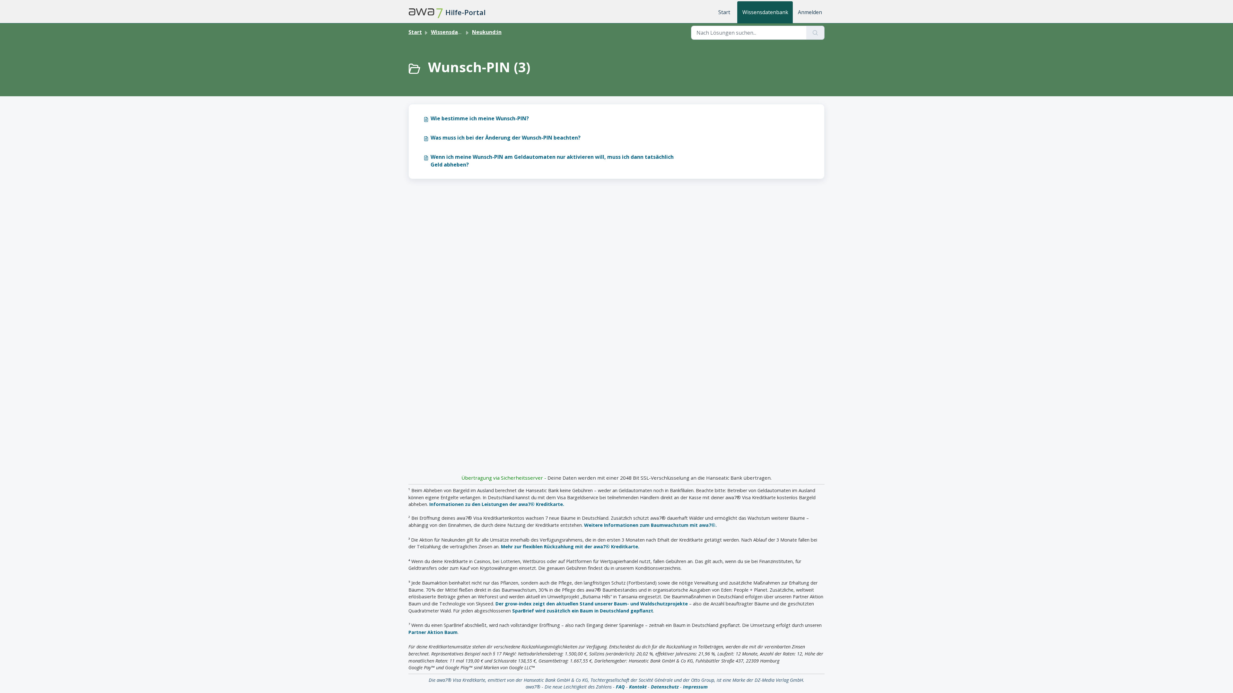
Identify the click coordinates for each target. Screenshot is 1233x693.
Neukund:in (487, 32)
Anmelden (810, 12)
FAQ (620, 687)
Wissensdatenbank (765, 12)
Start (724, 12)
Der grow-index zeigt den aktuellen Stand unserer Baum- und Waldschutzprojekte (591, 604)
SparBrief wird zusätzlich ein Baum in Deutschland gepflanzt (582, 611)
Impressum (695, 687)
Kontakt (638, 687)
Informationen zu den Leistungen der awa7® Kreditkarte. (496, 504)
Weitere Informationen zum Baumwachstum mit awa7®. (650, 525)
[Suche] (815, 33)
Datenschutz (665, 687)
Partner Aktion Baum (433, 632)
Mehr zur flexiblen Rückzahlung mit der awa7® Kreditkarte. (570, 546)
